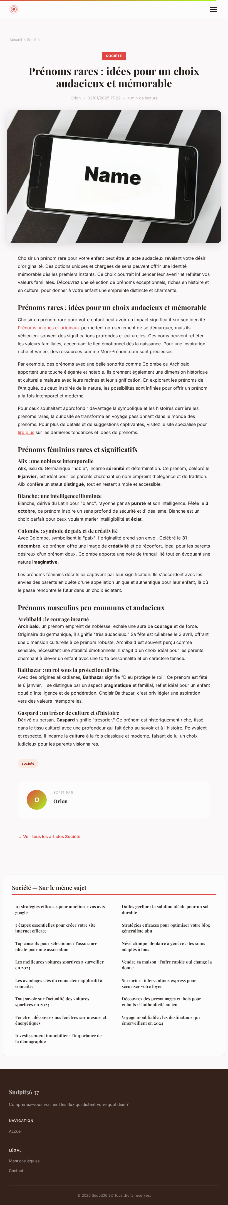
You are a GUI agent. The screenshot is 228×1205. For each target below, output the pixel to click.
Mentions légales (24, 1160)
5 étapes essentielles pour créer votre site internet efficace (55, 928)
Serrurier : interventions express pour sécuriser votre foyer (159, 983)
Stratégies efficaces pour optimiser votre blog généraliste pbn (166, 928)
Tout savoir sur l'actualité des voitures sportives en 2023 (52, 1001)
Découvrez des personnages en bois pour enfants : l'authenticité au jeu (161, 1001)
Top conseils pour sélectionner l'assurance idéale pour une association (56, 946)
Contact (16, 1170)
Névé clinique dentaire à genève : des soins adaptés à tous (163, 946)
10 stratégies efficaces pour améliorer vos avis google (60, 909)
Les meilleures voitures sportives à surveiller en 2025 (59, 964)
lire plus (26, 432)
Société (33, 39)
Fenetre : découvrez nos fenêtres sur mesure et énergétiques (60, 1020)
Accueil (15, 39)
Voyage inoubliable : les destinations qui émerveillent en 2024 (161, 1020)
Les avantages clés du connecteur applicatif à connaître (58, 983)
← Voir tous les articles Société (49, 836)
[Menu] (213, 9)
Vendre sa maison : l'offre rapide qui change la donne (167, 964)
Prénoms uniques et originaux (49, 327)
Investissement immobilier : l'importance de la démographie (58, 1038)
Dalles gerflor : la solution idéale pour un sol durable (165, 909)
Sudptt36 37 (24, 1092)
